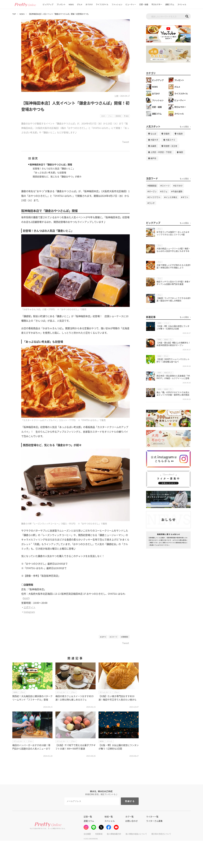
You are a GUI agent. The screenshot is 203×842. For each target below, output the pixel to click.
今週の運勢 (177, 191)
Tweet (125, 142)
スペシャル (181, 4)
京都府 (166, 133)
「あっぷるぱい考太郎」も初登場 (49, 172)
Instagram (29, 612)
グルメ (79, 4)
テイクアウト (154, 197)
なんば (153, 133)
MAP (26, 598)
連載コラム (169, 4)
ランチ (152, 203)
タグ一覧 (129, 816)
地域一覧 (108, 816)
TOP (14, 14)
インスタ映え (171, 197)
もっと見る (184, 127)
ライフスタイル (102, 4)
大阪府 (180, 133)
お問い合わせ (131, 821)
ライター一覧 (152, 816)
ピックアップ (48, 4)
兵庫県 (153, 146)
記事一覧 (88, 816)
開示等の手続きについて (161, 834)
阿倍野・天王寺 (170, 146)
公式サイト (30, 607)
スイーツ (114, 637)
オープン (152, 191)
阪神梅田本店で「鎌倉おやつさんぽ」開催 (51, 164)
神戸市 (153, 158)
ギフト (185, 197)
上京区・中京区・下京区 (161, 152)
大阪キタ (154, 139)
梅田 (181, 152)
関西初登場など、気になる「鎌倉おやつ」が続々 (57, 176)
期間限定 (125, 637)
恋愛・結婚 (143, 4)
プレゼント (61, 4)
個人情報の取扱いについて (136, 834)
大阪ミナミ (170, 139)
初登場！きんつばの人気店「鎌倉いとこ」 (54, 168)
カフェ (164, 191)
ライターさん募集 (154, 821)
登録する (130, 801)
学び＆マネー (156, 4)
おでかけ (89, 4)
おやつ (104, 637)
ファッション (117, 4)
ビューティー (130, 4)
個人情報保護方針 (114, 834)
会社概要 (87, 834)
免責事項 (98, 834)
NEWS (71, 4)
